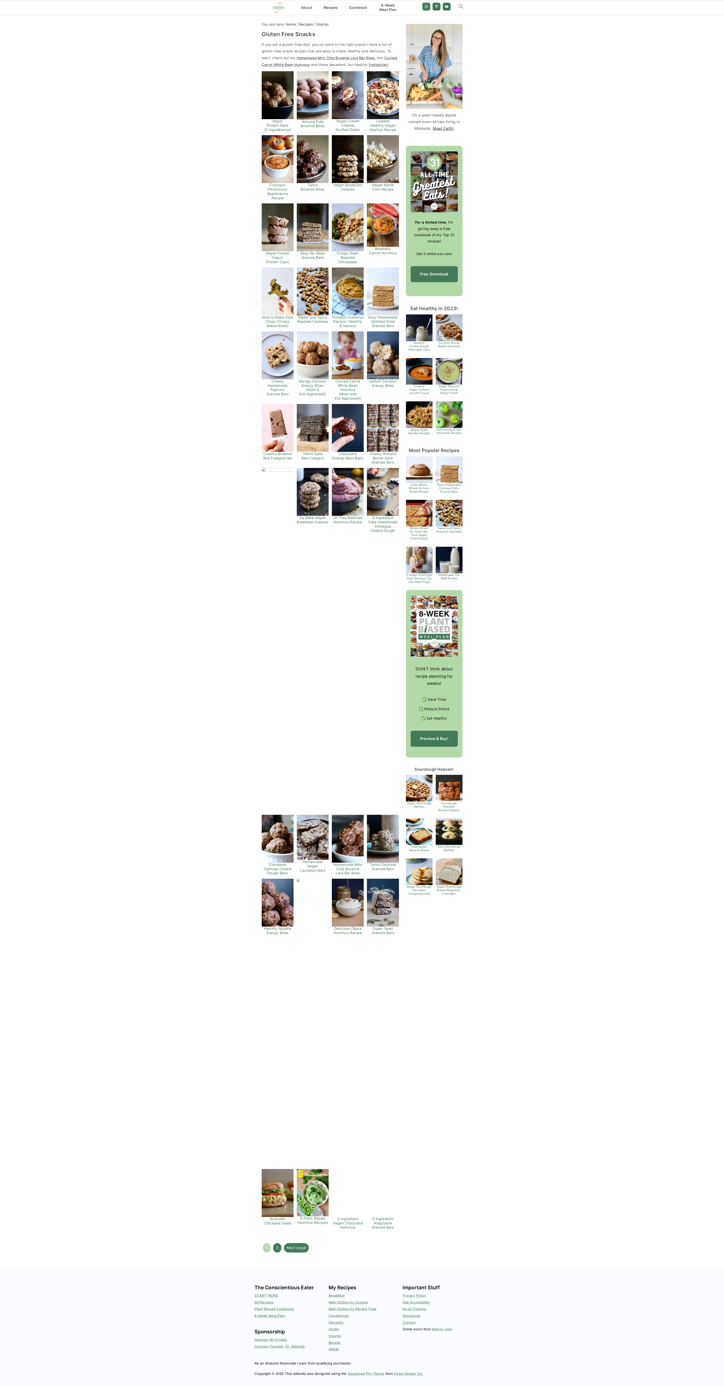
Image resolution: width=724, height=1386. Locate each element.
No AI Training (414, 1309)
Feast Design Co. (408, 1374)
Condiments (339, 1316)
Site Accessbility (416, 1302)
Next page (296, 1248)
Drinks (334, 1329)
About (306, 8)
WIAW (334, 1349)
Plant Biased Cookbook (274, 1309)
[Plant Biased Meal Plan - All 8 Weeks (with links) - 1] (434, 626)
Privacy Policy (414, 1296)
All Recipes (264, 1302)
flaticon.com (442, 1329)
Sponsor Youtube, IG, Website (280, 1346)
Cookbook (358, 8)
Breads (335, 1343)
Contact (409, 1323)
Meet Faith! (443, 128)
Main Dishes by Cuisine (348, 1302)
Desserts (336, 1323)
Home (291, 24)
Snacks (322, 24)
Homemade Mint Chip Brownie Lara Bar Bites (336, 58)
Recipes (330, 8)
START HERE (266, 1296)
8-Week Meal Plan (388, 7)
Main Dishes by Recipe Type (353, 1309)
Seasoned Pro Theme (366, 1374)
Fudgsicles (378, 65)
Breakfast (337, 1296)
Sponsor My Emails (271, 1340)
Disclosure (411, 1316)
